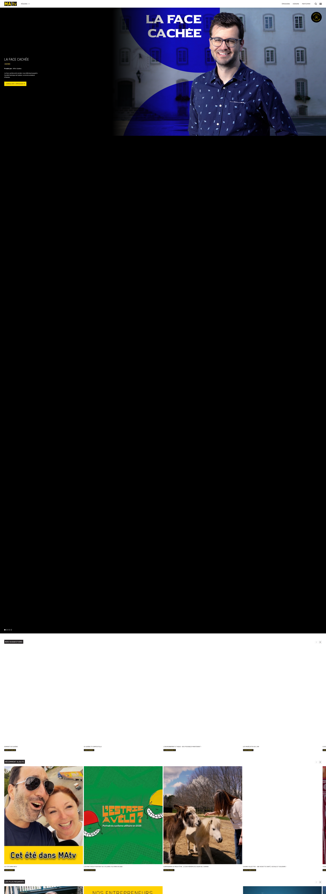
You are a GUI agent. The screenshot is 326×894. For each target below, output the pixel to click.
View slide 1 (5, 629)
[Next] (320, 642)
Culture (7, 64)
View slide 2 (7, 629)
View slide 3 (9, 629)
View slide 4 (11, 629)
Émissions (286, 4)
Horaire (296, 4)
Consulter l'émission (14, 84)
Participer (306, 4)
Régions (24, 4)
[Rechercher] (316, 4)
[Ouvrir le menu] (320, 4)
